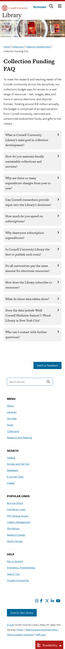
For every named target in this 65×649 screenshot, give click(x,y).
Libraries (11, 412)
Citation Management (18, 522)
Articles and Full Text (18, 464)
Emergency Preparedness (21, 567)
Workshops (13, 528)
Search (48, 381)
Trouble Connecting (18, 580)
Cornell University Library (12, 16)
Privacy (20, 629)
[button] (32, 140)
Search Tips (13, 574)
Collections (13, 431)
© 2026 (10, 624)
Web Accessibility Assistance (20, 634)
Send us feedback (47, 365)
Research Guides (16, 535)
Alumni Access (15, 541)
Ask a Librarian (15, 561)
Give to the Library (21, 612)
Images (11, 483)
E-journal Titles (15, 476)
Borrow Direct (15, 503)
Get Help (12, 418)
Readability (49, 645)
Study (10, 425)
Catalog (11, 457)
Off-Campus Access (17, 516)
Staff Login (41, 634)
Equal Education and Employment (41, 629)
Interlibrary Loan (16, 509)
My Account (39, 7)
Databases (12, 470)
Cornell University (15, 8)
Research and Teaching (19, 437)
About (10, 406)
